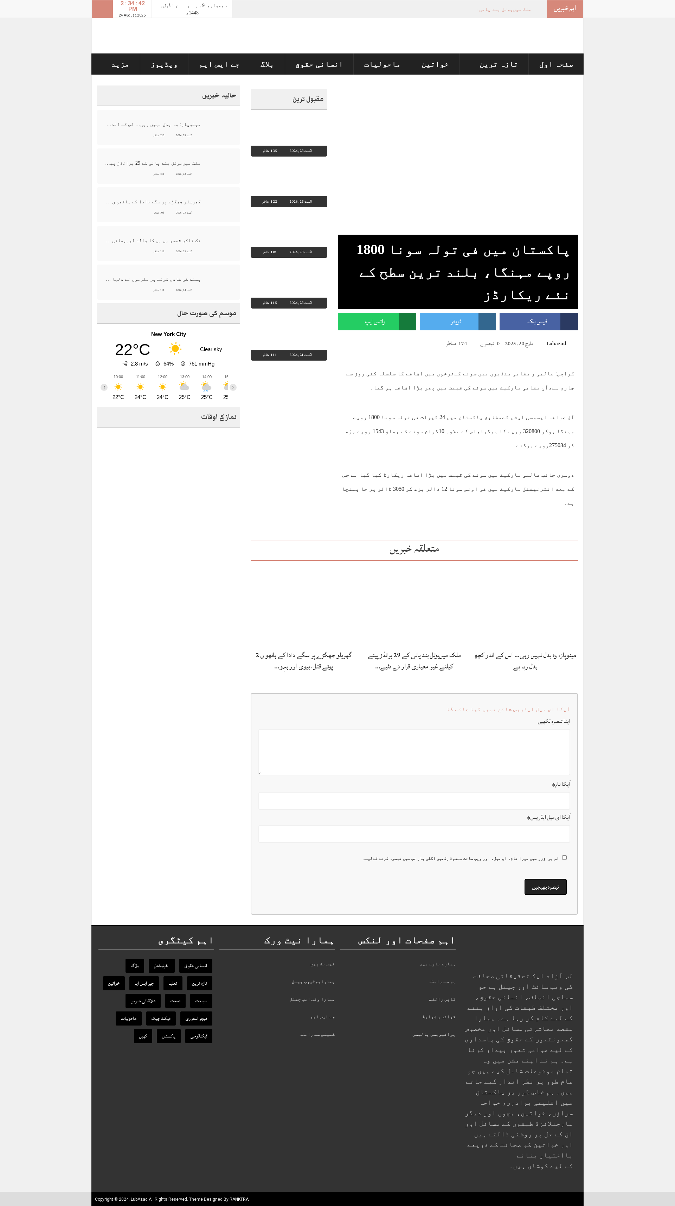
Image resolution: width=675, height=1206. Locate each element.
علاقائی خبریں (143, 1000)
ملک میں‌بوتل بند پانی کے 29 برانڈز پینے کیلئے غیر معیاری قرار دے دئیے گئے (153, 163)
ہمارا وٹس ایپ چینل (312, 999)
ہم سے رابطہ (442, 981)
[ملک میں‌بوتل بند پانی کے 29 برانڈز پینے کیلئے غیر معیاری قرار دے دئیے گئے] (414, 605)
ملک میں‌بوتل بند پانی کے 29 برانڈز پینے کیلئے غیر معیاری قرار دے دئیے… (414, 660)
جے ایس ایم (219, 63)
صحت (175, 1000)
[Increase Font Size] (351, 343)
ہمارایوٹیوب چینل (313, 981)
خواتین (435, 63)
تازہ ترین (499, 63)
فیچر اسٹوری (196, 1018)
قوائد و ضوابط (439, 1016)
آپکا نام (561, 784)
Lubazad (556, 343)
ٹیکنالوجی (199, 1036)
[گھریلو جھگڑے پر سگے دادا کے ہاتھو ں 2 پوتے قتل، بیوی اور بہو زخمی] (303, 605)
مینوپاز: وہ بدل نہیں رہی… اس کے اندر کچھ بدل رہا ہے (525, 660)
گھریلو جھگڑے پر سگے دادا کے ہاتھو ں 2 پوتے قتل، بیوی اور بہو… (304, 660)
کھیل (143, 1036)
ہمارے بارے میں (438, 963)
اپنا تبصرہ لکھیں (554, 721)
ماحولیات (382, 63)
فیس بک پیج (322, 963)
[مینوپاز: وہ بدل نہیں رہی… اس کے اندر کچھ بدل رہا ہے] (525, 605)
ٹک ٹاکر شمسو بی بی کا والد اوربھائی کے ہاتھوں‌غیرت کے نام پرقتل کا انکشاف (153, 240)
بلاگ (267, 63)
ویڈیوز (164, 63)
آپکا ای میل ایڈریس (548, 817)
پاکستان (168, 1036)
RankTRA (239, 1199)
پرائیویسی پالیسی (434, 1034)
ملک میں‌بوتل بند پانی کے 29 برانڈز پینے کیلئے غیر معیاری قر (457, 9)
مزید (120, 63)
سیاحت (201, 1000)
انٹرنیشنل (161, 965)
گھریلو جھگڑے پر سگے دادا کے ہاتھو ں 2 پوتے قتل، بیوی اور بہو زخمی (153, 201)
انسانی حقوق (319, 63)
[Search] (102, 9)
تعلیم (173, 983)
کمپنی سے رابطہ (317, 1034)
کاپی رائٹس (442, 999)
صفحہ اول (556, 63)
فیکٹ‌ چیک (161, 1018)
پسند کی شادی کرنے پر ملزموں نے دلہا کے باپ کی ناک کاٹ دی (153, 279)
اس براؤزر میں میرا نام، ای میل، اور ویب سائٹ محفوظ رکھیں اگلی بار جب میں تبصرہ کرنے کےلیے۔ (461, 858)
